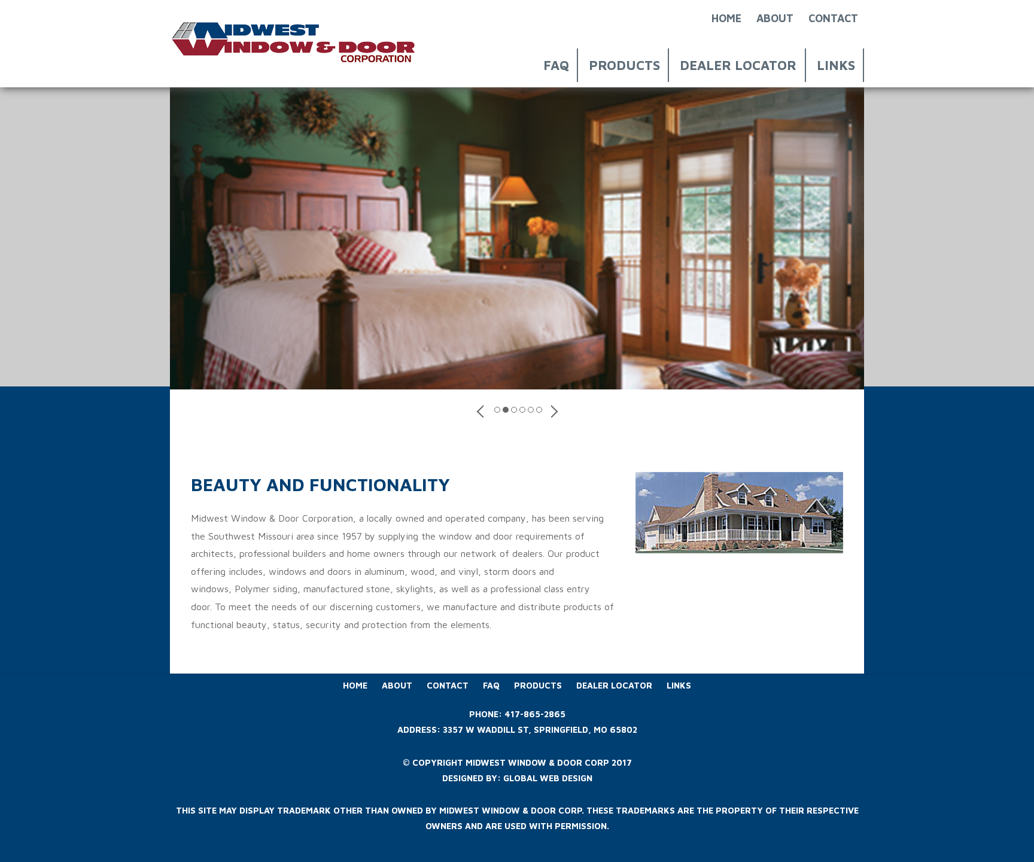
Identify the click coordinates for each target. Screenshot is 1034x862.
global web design (547, 778)
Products (624, 65)
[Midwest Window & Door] (295, 63)
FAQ (556, 65)
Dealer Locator (738, 65)
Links (836, 65)
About (774, 18)
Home (726, 18)
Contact (833, 18)
